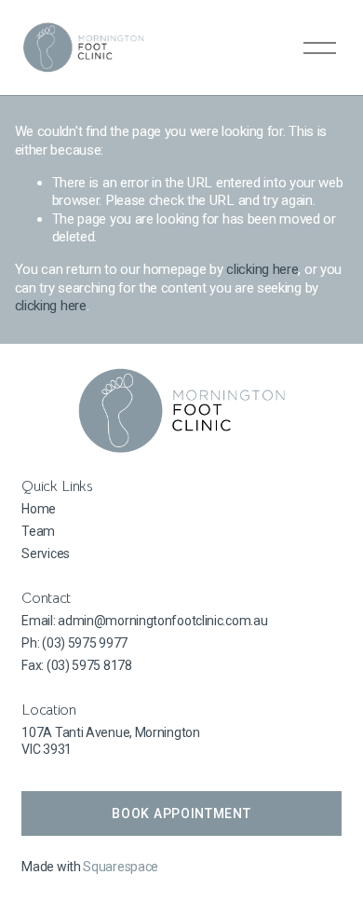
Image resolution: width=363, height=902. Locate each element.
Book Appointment (181, 813)
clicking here (262, 269)
